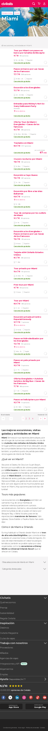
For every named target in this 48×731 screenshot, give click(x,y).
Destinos (4, 628)
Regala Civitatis (7, 618)
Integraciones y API (10, 664)
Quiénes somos (8, 602)
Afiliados (4, 653)
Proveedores (6, 647)
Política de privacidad (32, 728)
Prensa (3, 607)
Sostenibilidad (7, 613)
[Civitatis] (7, 3)
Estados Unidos (7, 13)
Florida (17, 13)
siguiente (40, 418)
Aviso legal (21, 728)
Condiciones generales (10, 728)
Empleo (4, 674)
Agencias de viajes (9, 658)
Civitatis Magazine (9, 633)
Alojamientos (6, 669)
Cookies (42, 728)
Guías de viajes (7, 638)
